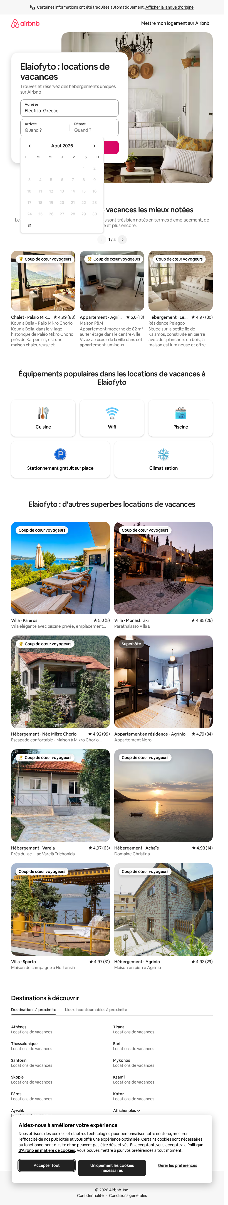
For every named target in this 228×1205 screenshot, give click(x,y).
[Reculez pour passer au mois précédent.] (30, 146)
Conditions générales (128, 1195)
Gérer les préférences (177, 1165)
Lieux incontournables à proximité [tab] (96, 1009)
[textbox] (45, 130)
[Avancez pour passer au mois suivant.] (94, 146)
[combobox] (69, 110)
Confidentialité (90, 1195)
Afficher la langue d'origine (169, 7)
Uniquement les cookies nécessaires (112, 1168)
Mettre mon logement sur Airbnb (175, 23)
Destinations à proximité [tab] (33, 1009)
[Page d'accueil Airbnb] (25, 23)
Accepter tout (47, 1165)
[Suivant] (122, 239)
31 (29, 225)
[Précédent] (101, 239)
